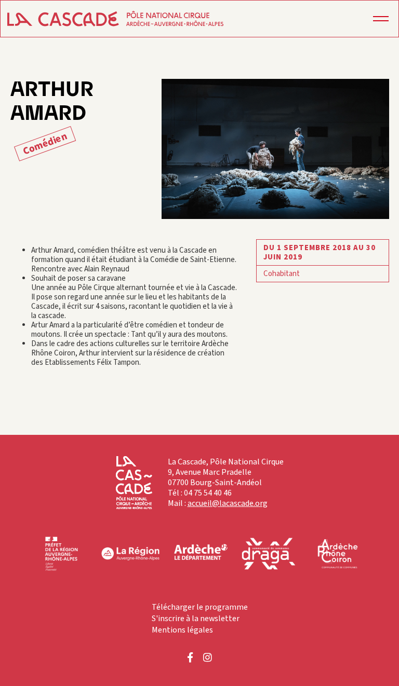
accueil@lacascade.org (228, 503)
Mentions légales (182, 630)
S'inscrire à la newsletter (196, 618)
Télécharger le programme (200, 607)
